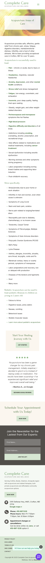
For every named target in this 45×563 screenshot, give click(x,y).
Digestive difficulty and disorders (22, 126)
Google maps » (16, 507)
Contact (7, 551)
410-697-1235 (15, 528)
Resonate (37, 560)
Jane (31, 526)
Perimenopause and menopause (22, 115)
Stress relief (14, 89)
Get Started (22, 345)
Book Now (22, 418)
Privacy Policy (9, 539)
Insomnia (12, 100)
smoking (28, 133)
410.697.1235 (22, 511)
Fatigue (12, 93)
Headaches (13, 75)
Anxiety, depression (17, 82)
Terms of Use (9, 545)
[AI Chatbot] (39, 557)
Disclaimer (8, 542)
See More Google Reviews (22, 392)
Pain (10, 68)
